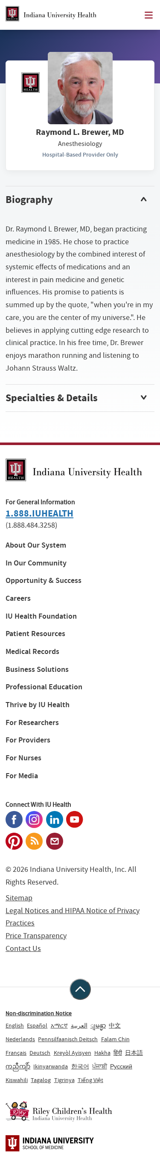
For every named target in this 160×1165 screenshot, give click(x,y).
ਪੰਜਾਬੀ (99, 1066)
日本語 (134, 1052)
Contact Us (23, 949)
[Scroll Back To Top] (80, 989)
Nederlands (20, 1039)
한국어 (80, 1066)
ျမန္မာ (98, 1025)
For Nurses (23, 758)
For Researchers (32, 722)
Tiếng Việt (90, 1080)
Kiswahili (17, 1080)
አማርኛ (59, 1025)
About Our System (36, 545)
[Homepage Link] (51, 15)
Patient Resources (35, 633)
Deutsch (39, 1052)
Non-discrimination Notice (39, 1013)
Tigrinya (64, 1080)
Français (16, 1052)
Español (37, 1025)
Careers (18, 598)
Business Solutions (37, 669)
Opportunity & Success (43, 580)
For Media (22, 775)
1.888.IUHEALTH (39, 513)
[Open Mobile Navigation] (148, 15)
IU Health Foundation (41, 616)
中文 (115, 1025)
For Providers (28, 740)
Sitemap (19, 898)
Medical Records (32, 651)
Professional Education (44, 686)
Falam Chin (115, 1039)
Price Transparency (36, 936)
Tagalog (41, 1080)
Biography (29, 199)
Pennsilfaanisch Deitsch (68, 1039)
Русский (121, 1066)
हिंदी (117, 1052)
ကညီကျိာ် (18, 1066)
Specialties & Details (52, 398)
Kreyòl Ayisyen (72, 1052)
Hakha (102, 1052)
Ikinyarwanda (50, 1066)
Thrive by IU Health (38, 704)
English (15, 1025)
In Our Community (36, 563)
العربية (79, 1025)
